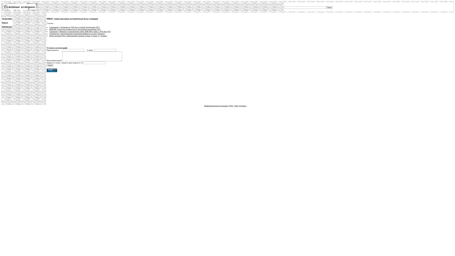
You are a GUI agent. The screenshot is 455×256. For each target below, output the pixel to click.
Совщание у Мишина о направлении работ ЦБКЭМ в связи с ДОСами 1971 (80, 32)
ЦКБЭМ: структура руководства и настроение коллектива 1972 (75, 29)
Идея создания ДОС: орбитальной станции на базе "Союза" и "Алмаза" (78, 36)
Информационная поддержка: (216, 106)
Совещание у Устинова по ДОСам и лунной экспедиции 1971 (74, 27)
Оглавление (7, 19)
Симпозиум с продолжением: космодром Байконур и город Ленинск (77, 34)
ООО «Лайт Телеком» (238, 106)
